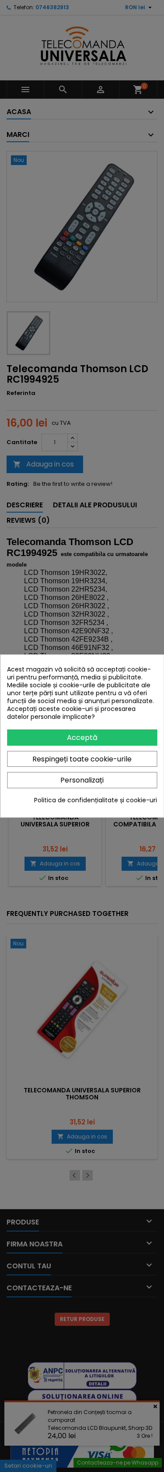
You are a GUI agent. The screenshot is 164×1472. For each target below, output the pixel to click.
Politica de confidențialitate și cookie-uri (95, 800)
